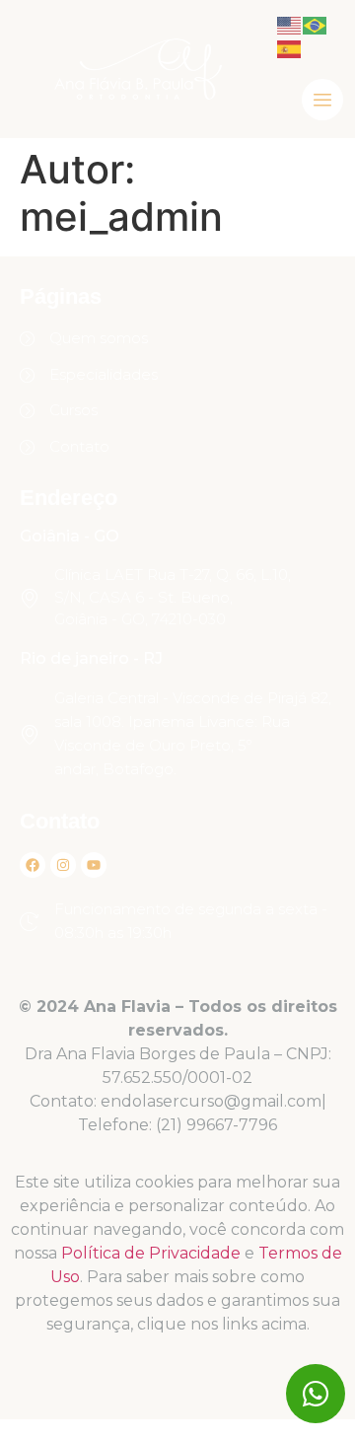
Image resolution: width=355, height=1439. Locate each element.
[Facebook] (32, 865)
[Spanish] (290, 47)
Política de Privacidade (151, 1253)
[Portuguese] (315, 24)
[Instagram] (63, 865)
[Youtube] (93, 865)
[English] (290, 24)
